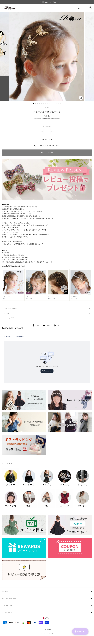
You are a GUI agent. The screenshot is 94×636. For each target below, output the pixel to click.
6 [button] (43, 104)
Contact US (7, 605)
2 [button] (35, 104)
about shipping (10, 308)
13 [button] (57, 104)
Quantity (47, 127)
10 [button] (51, 104)
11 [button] (53, 104)
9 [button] (49, 104)
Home (47, 108)
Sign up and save (9, 598)
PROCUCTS (6, 591)
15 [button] (61, 104)
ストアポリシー (7, 612)
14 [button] (59, 104)
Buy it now (47, 153)
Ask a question (10, 318)
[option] (47, 2)
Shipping (44, 118)
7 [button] (45, 104)
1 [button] (33, 103)
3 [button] (37, 104)
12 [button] (55, 104)
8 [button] (47, 104)
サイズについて (9, 313)
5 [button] (41, 104)
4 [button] (39, 104)
